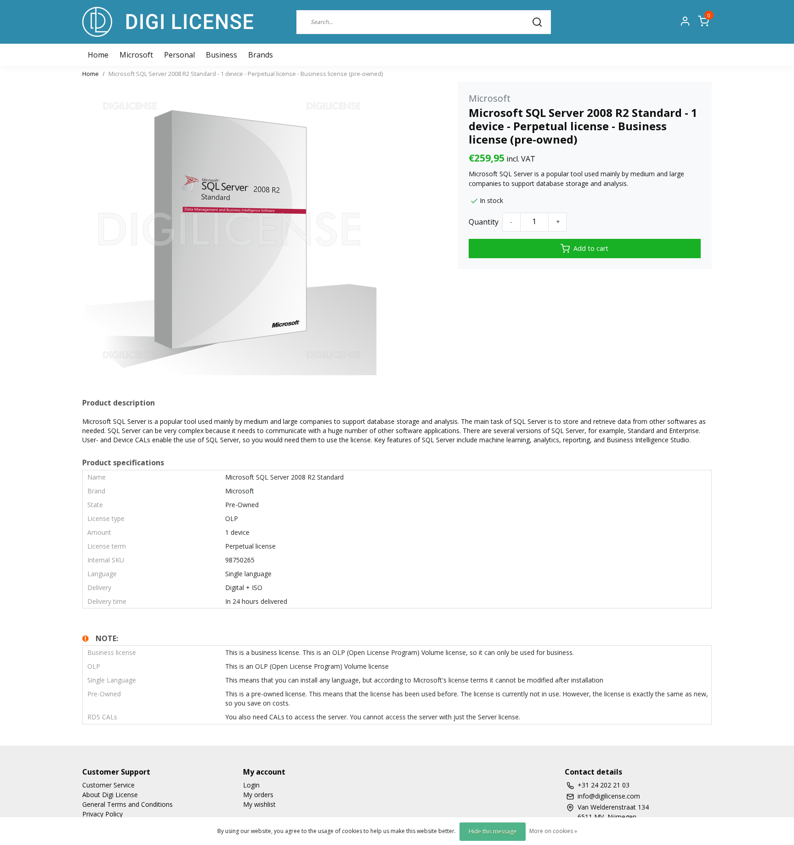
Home (90, 73)
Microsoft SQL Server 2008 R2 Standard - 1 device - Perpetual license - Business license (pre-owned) (245, 73)
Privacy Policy (102, 814)
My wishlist (259, 804)
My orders (258, 794)
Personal (179, 55)
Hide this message (492, 831)
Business (221, 55)
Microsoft (136, 55)
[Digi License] (167, 22)
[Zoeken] (537, 22)
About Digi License (110, 794)
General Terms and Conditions (127, 804)
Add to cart (590, 248)
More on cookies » (553, 831)
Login (251, 785)
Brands (260, 55)
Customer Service (108, 785)
